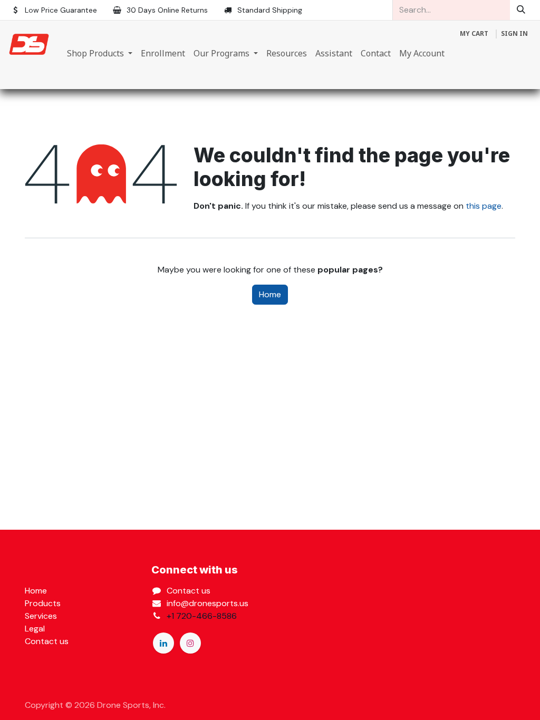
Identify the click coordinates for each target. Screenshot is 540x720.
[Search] (521, 10)
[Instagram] (190, 643)
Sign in (514, 33)
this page (484, 205)
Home (270, 294)
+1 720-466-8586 (202, 615)
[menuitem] (100, 53)
